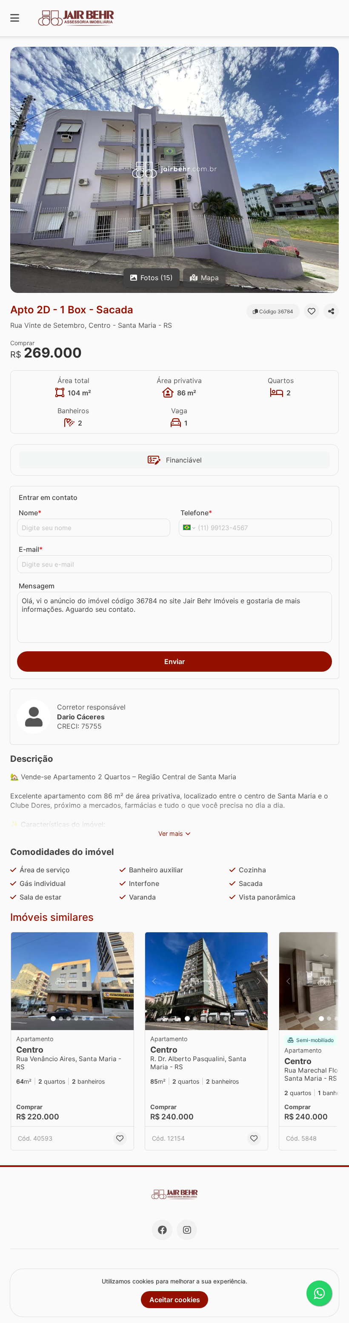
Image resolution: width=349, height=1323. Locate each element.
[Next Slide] (331, 170)
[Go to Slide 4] (76, 1018)
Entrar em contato (48, 497)
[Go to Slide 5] (84, 1018)
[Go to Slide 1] (53, 1018)
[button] (174, 170)
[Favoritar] (311, 311)
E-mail (31, 549)
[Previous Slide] (17, 170)
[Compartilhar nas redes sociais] (331, 311)
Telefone (196, 512)
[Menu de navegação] (14, 18)
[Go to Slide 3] (68, 1018)
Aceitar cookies (174, 1299)
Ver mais (170, 833)
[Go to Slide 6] (91, 1018)
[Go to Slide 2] (61, 1018)
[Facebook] (162, 1230)
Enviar (174, 661)
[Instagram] (187, 1230)
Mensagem (36, 586)
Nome (30, 512)
